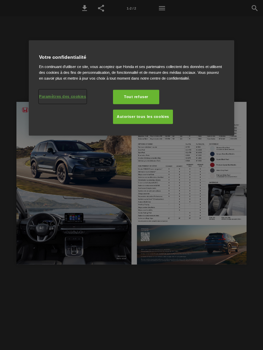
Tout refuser (136, 97)
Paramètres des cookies (62, 96)
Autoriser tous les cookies (143, 117)
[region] (131, 88)
